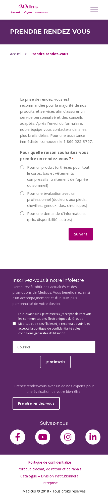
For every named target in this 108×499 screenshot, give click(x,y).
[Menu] (94, 10)
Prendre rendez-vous (36, 403)
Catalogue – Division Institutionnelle (49, 476)
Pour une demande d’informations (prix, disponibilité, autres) (56, 216)
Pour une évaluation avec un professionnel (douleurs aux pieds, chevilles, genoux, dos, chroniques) (57, 199)
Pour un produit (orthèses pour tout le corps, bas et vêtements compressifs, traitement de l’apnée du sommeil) (58, 176)
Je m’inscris (55, 361)
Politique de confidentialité (49, 462)
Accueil (15, 53)
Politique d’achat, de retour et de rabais (49, 469)
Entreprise (49, 482)
